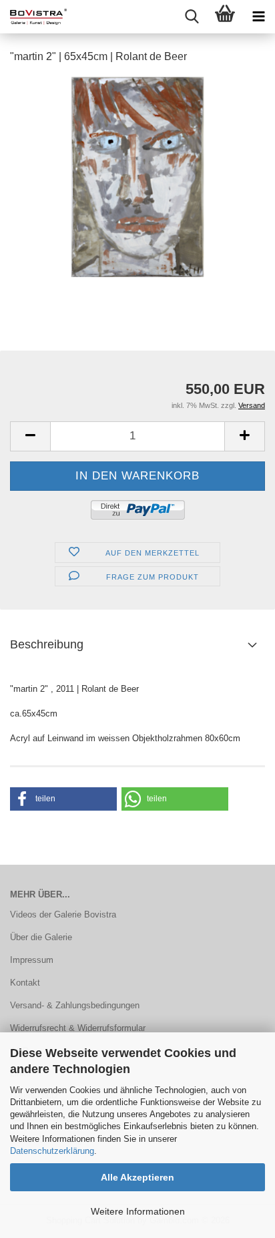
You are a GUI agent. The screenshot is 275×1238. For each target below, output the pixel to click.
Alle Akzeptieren (137, 1177)
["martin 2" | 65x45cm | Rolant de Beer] (137, 176)
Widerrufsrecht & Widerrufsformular (78, 1028)
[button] (30, 436)
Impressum (31, 960)
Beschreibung (46, 644)
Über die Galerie (41, 937)
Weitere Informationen (138, 1211)
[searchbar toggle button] (191, 16)
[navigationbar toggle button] (258, 16)
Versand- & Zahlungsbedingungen (75, 1005)
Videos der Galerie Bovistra (63, 914)
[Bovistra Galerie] (33, 16)
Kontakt (25, 983)
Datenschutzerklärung (52, 1151)
